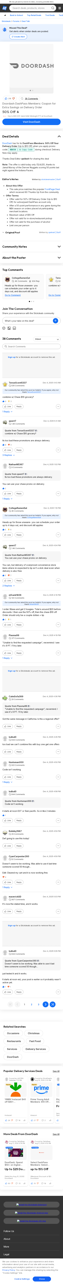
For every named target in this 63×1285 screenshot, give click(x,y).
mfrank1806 (15, 595)
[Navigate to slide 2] (33, 90)
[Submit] (6, 346)
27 (35, 1120)
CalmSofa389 (16, 696)
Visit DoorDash (31, 121)
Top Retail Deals (34, 15)
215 (9, 98)
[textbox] (27, 320)
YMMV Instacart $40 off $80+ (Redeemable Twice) (15, 1100)
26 (9, 1120)
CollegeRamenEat (21, 278)
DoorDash (7, 143)
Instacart (8, 1115)
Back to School (16, 15)
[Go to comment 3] (33, 301)
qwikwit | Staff (54, 232)
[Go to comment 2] (31, 301)
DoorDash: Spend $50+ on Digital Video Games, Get (14, 1163)
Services (12, 1049)
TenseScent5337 (18, 383)
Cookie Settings (22, 1279)
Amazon (33, 1115)
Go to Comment (13, 295)
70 (35, 1183)
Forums (16, 21)
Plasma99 (14, 635)
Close (42, 1279)
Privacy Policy (8, 1270)
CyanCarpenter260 (19, 856)
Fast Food (35, 1041)
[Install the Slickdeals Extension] (31, 1205)
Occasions (13, 1033)
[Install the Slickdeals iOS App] (31, 1221)
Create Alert (19, 37)
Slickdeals (6, 21)
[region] (31, 1271)
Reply (19, 406)
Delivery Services (36, 1049)
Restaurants (14, 1041)
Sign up (12, 357)
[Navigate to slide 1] (30, 90)
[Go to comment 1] (29, 301)
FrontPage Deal (52, 189)
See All (56, 1071)
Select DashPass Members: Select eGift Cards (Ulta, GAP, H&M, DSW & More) (39, 1163)
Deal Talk (26, 21)
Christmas (34, 1033)
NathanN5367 (16, 464)
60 (9, 1183)
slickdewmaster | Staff (51, 179)
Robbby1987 (15, 831)
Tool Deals (50, 15)
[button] (13, 98)
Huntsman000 (16, 762)
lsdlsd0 (12, 737)
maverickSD (15, 897)
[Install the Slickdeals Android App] (31, 1213)
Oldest (38, 339)
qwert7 (12, 421)
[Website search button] (53, 8)
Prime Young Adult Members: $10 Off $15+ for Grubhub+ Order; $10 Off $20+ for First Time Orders (41, 1100)
